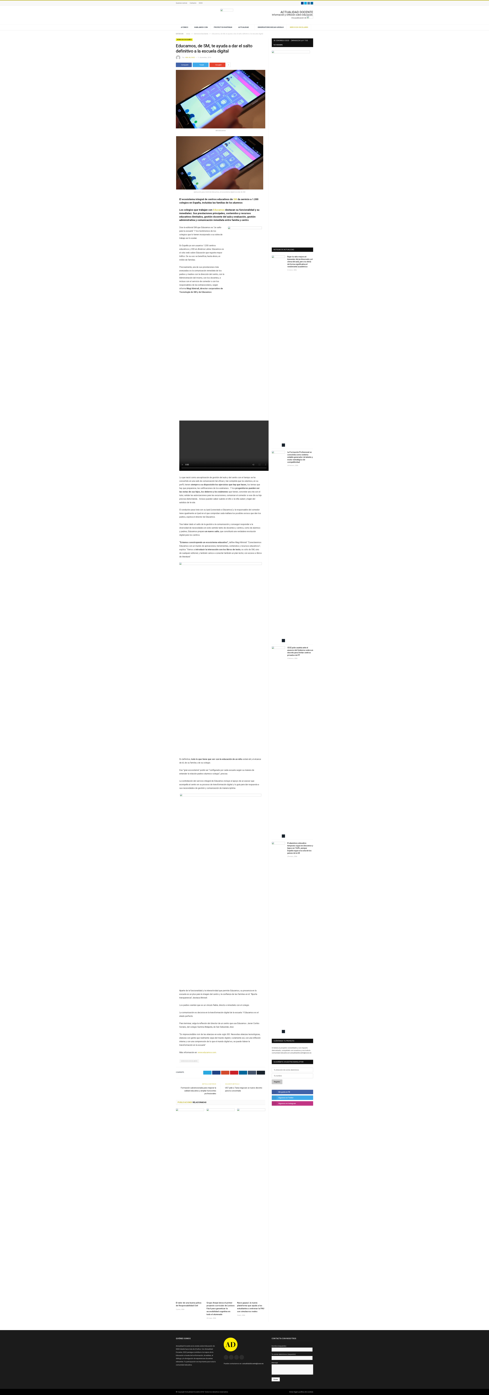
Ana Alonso (190, 57)
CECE (201, 3)
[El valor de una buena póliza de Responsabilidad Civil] (190, 1204)
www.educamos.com (207, 1052)
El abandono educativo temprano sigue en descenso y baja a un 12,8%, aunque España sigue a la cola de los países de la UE (300, 848)
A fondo (184, 27)
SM (235, 199)
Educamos (219, 209)
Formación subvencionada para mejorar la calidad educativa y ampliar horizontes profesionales (198, 1091)
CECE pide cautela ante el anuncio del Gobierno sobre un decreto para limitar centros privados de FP (300, 651)
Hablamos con (201, 27)
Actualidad (243, 27)
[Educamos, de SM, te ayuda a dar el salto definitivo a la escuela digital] (220, 99)
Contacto (193, 3)
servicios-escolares (189, 1061)
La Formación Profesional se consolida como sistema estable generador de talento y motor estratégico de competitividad (300, 457)
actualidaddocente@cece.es (252, 1364)
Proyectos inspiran (223, 27)
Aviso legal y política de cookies (301, 1392)
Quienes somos (181, 3)
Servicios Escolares (299, 27)
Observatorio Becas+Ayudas (271, 27)
